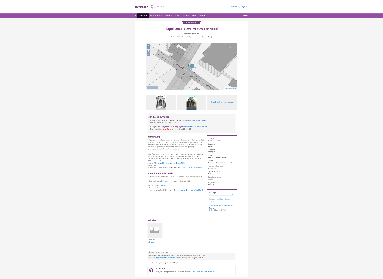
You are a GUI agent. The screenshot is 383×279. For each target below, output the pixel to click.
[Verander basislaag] (148, 54)
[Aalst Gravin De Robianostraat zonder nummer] (161, 102)
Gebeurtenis (185, 16)
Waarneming (168, 16)
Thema (177, 16)
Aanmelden (245, 16)
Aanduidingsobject (156, 16)
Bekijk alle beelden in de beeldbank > (222, 102)
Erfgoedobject (143, 16)
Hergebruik (244, 7)
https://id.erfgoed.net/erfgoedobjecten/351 (163, 258)
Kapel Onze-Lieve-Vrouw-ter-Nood (195, 127)
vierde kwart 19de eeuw (223, 199)
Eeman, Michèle (181, 163)
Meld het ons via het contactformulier (202, 272)
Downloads (233, 7)
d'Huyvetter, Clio (159, 163)
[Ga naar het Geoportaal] (148, 51)
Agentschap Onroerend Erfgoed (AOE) (190, 167)
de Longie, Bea (170, 163)
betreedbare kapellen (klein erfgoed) (221, 195)
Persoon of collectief (198, 16)
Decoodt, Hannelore (160, 185)
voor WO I (212, 201)
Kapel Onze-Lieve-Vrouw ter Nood (195, 120)
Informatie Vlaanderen (231, 88)
